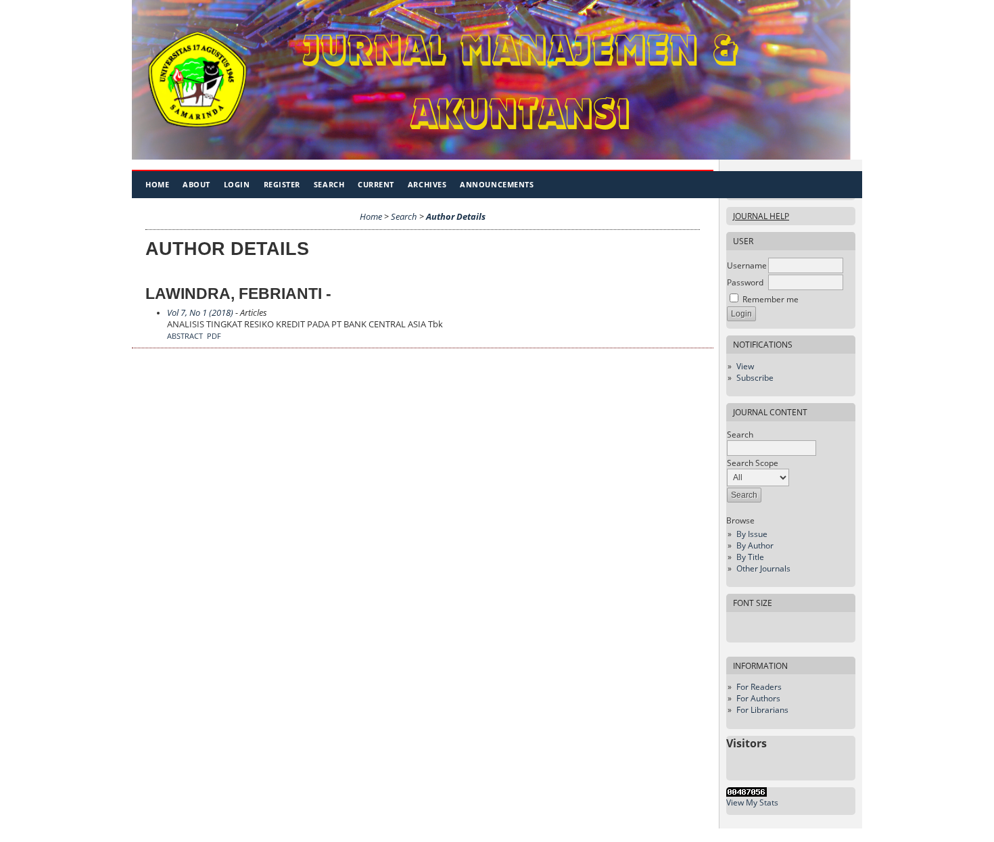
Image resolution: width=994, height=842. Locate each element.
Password (745, 282)
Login (237, 184)
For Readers (759, 687)
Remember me (770, 299)
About (196, 184)
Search (329, 184)
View (745, 366)
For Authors (758, 698)
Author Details (456, 217)
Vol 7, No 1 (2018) (200, 313)
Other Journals (763, 568)
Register (282, 184)
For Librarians (762, 710)
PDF (214, 336)
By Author (755, 545)
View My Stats (752, 802)
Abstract (185, 336)
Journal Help (761, 216)
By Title (750, 557)
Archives (427, 184)
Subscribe (755, 377)
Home (157, 184)
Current (376, 184)
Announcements (497, 184)
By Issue (751, 534)
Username (747, 265)
